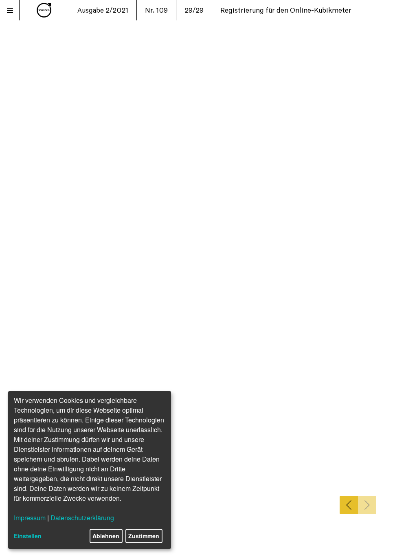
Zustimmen (143, 536)
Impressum (30, 517)
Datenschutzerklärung (82, 517)
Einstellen (28, 536)
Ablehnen (105, 536)
